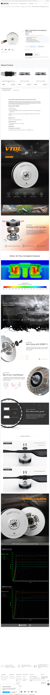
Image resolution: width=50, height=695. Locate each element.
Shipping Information (18, 684)
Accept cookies (6, 692)
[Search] (44, 4)
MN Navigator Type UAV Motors (25, 6)
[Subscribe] (48, 680)
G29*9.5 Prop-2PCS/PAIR (40, 81)
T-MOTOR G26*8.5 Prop (11, 128)
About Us (24, 676)
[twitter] (43, 683)
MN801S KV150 (41, 46)
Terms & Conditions (19, 686)
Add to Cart (29, 54)
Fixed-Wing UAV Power (23, 3)
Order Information (12, 678)
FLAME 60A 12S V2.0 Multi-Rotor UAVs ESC (8, 82)
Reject (13, 692)
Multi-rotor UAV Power (14, 3)
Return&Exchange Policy (19, 680)
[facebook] (42, 683)
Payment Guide (11, 676)
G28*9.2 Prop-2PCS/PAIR (24, 81)
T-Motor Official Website (25, 680)
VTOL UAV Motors (3, 679)
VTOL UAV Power (30, 3)
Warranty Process (19, 678)
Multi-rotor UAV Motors (15, 6)
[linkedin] (45, 683)
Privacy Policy (18, 682)
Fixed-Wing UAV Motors (4, 678)
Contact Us (24, 678)
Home (2, 6)
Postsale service (18, 676)
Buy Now (36, 54)
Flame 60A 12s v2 (17, 128)
